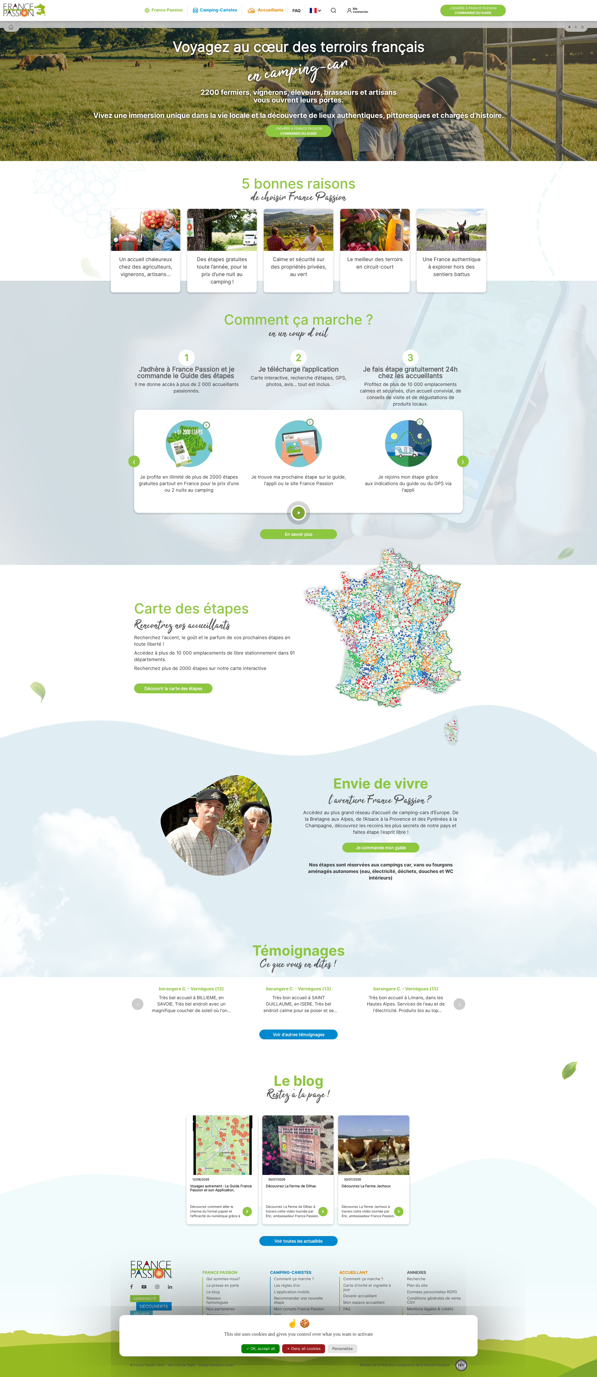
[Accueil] (11, 27)
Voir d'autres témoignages (298, 1034)
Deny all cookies (305, 1348)
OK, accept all (262, 1348)
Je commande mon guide (381, 847)
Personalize (342, 1348)
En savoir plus (298, 534)
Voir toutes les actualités (298, 1241)
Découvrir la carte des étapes (173, 688)
